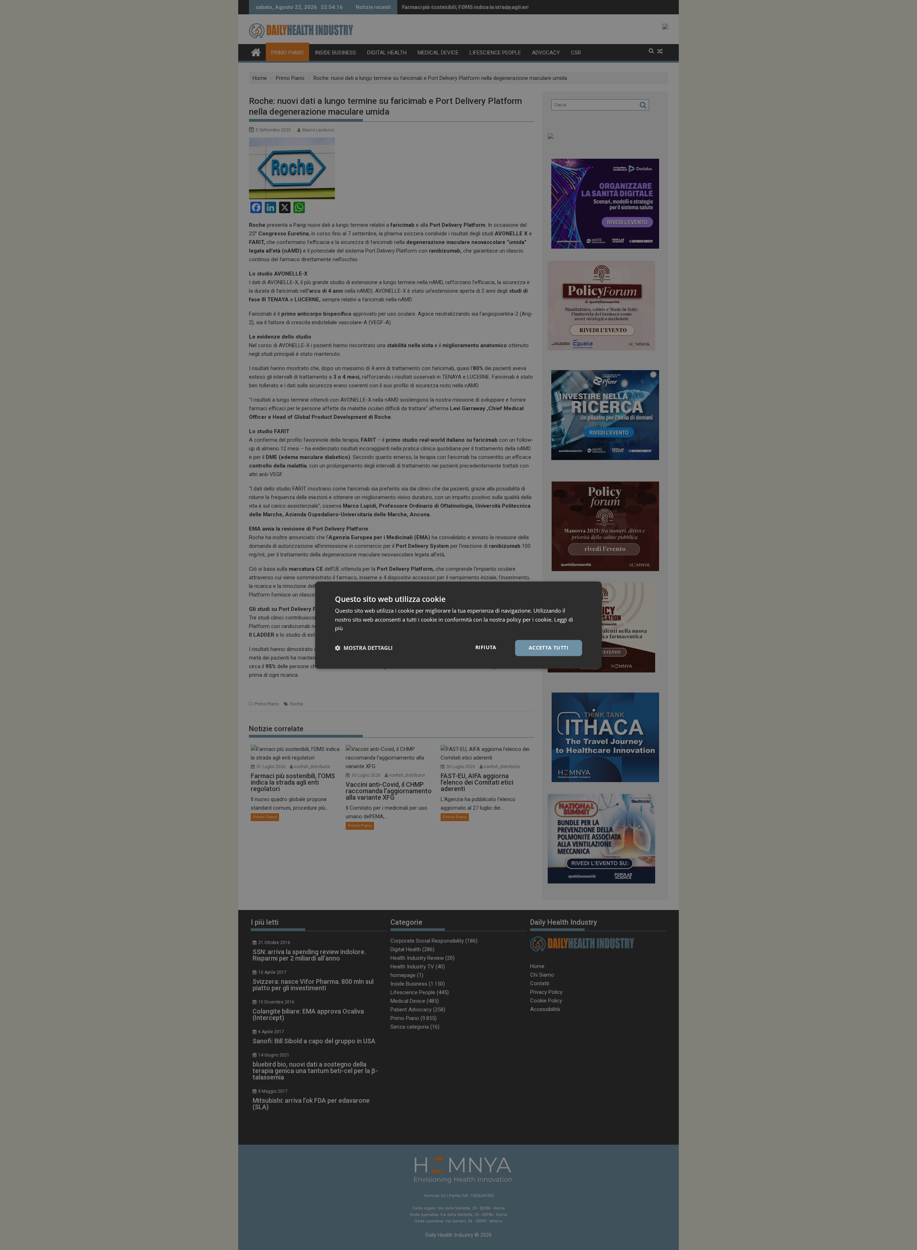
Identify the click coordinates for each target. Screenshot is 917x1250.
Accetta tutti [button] (548, 647)
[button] (364, 648)
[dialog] (458, 625)
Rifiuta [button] (485, 647)
